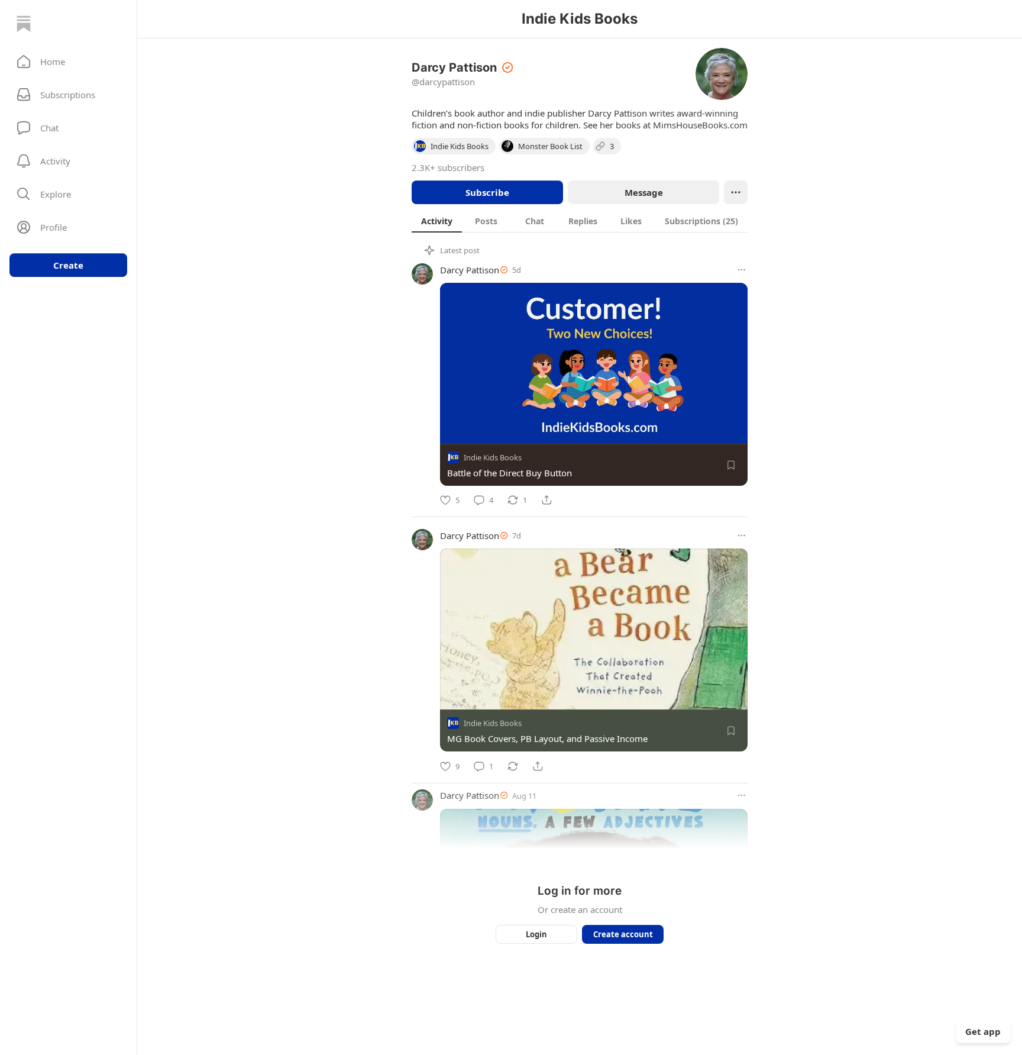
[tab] (437, 221)
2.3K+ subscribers (448, 167)
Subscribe (487, 192)
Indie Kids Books (493, 457)
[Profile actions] (736, 192)
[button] (68, 61)
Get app (983, 1031)
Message (644, 192)
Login (536, 934)
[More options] (741, 269)
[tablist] (580, 221)
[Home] (23, 23)
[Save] (731, 465)
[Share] (546, 500)
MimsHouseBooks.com (700, 125)
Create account (623, 934)
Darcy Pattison (469, 270)
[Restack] (513, 766)
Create (68, 265)
